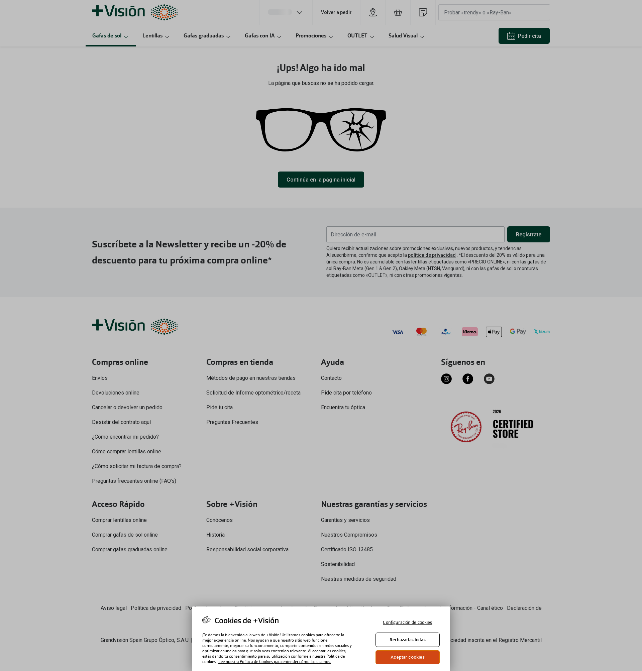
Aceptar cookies (408, 657)
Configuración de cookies (407, 622)
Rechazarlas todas (407, 640)
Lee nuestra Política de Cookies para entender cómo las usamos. (274, 661)
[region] (321, 638)
